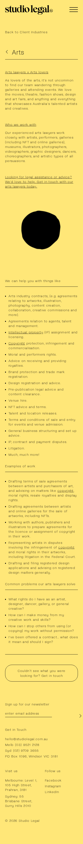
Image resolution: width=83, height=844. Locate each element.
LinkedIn (52, 792)
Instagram (53, 786)
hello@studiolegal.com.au (26, 739)
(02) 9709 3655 (26, 750)
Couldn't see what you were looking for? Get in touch (41, 673)
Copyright (17, 343)
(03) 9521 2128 (27, 745)
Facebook (53, 780)
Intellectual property (26, 332)
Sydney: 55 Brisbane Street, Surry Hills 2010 (18, 801)
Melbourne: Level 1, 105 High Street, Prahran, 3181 (21, 785)
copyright (65, 490)
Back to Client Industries (26, 32)
